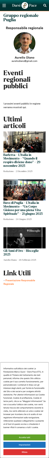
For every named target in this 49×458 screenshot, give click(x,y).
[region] (24, 410)
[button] (45, 5)
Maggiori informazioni (13, 430)
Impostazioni (24, 445)
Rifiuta (24, 452)
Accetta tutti (24, 437)
